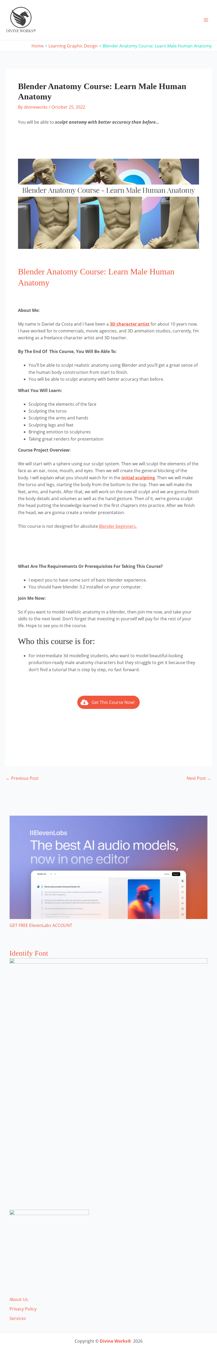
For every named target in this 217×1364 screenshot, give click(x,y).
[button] (108, 702)
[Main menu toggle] (206, 20)
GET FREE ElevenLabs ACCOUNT (41, 925)
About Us (19, 1299)
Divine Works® (115, 1341)
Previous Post (22, 778)
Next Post (199, 778)
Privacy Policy (23, 1309)
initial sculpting (138, 478)
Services (18, 1318)
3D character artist (130, 324)
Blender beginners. (118, 526)
